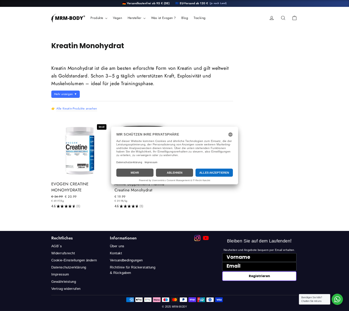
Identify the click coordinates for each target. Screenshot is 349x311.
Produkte (97, 18)
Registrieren (259, 276)
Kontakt (116, 253)
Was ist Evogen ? (163, 18)
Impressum (60, 274)
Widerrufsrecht (63, 253)
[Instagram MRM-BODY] (197, 238)
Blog (184, 18)
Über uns (117, 246)
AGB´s (56, 246)
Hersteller (135, 18)
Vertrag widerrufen (66, 289)
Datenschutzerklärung (68, 267)
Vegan (117, 18)
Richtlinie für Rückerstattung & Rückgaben (132, 270)
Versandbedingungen (126, 260)
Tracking (199, 18)
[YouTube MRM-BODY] (206, 238)
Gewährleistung (63, 282)
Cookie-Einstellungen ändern (74, 260)
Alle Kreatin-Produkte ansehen (76, 108)
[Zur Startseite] (68, 18)
